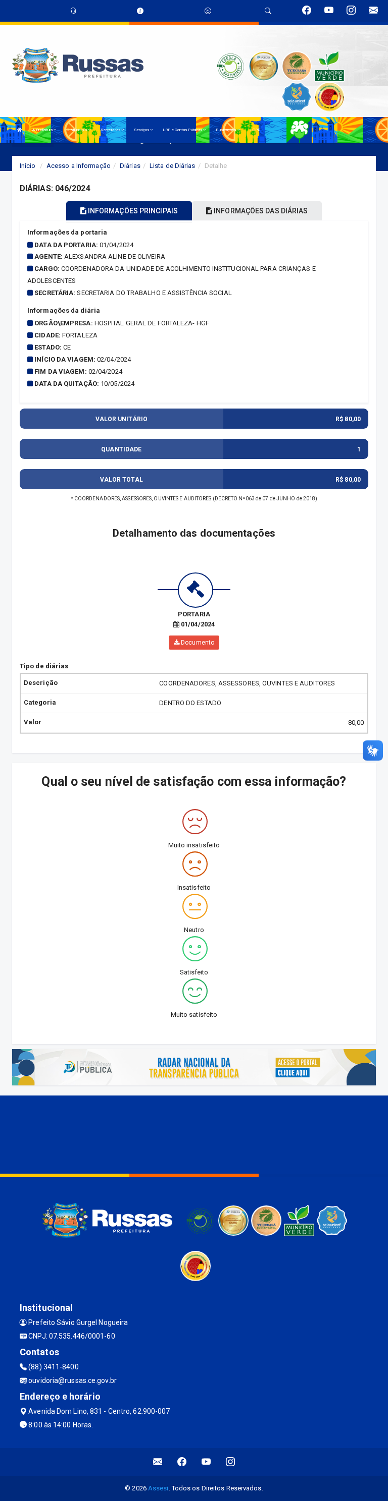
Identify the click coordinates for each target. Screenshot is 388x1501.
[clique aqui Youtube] (206, 1462)
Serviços (142, 130)
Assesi (158, 1488)
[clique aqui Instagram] (230, 1462)
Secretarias (111, 130)
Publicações (226, 130)
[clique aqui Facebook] (182, 1462)
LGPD (255, 130)
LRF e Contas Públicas (183, 130)
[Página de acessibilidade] (208, 11)
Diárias (130, 165)
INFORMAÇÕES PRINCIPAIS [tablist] (132, 211)
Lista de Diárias (173, 165)
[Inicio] (19, 130)
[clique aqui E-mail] (158, 1462)
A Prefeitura (43, 130)
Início (28, 165)
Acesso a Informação (78, 165)
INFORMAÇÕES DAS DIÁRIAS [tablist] (260, 211)
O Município (77, 130)
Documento (196, 642)
